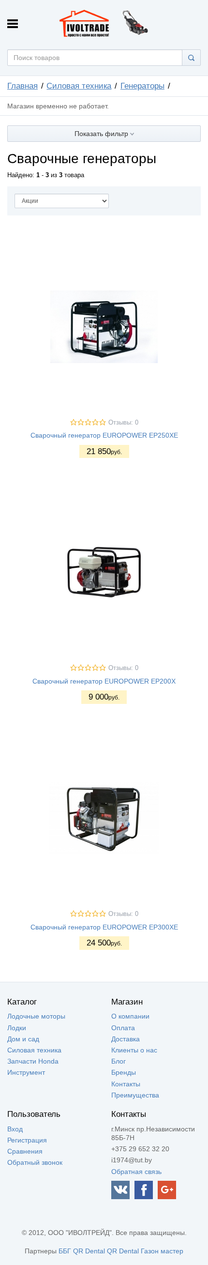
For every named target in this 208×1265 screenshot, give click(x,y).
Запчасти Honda (33, 1061)
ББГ (65, 1251)
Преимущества (135, 1095)
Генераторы (142, 86)
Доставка (125, 1039)
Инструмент (26, 1072)
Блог (118, 1061)
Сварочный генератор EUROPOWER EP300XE (104, 927)
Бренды (123, 1072)
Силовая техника (78, 86)
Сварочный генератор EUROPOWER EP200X (104, 681)
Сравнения (25, 1151)
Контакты (125, 1084)
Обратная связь (136, 1171)
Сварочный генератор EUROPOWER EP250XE (104, 435)
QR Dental (89, 1251)
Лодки (16, 1028)
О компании (130, 1016)
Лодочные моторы (36, 1016)
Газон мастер (162, 1251)
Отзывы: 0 (123, 422)
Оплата (123, 1028)
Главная (22, 86)
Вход (15, 1129)
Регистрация (27, 1140)
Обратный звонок (34, 1162)
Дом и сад (23, 1039)
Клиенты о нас (134, 1050)
